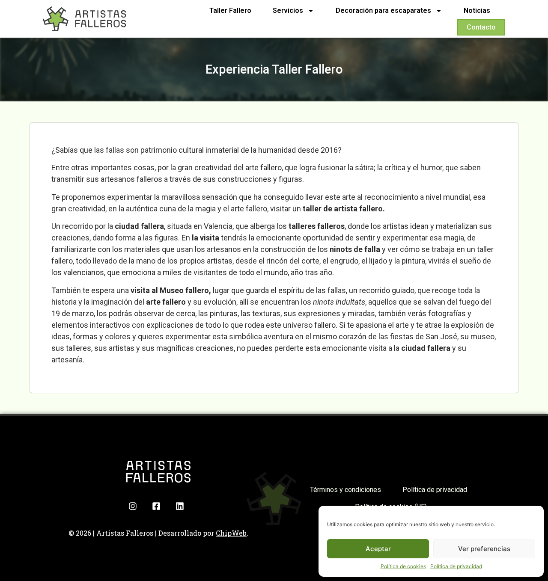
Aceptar (378, 549)
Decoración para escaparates (383, 10)
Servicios (288, 10)
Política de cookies (403, 566)
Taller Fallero (230, 10)
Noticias (477, 10)
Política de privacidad (456, 566)
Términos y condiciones (345, 490)
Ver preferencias (484, 549)
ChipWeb (231, 532)
